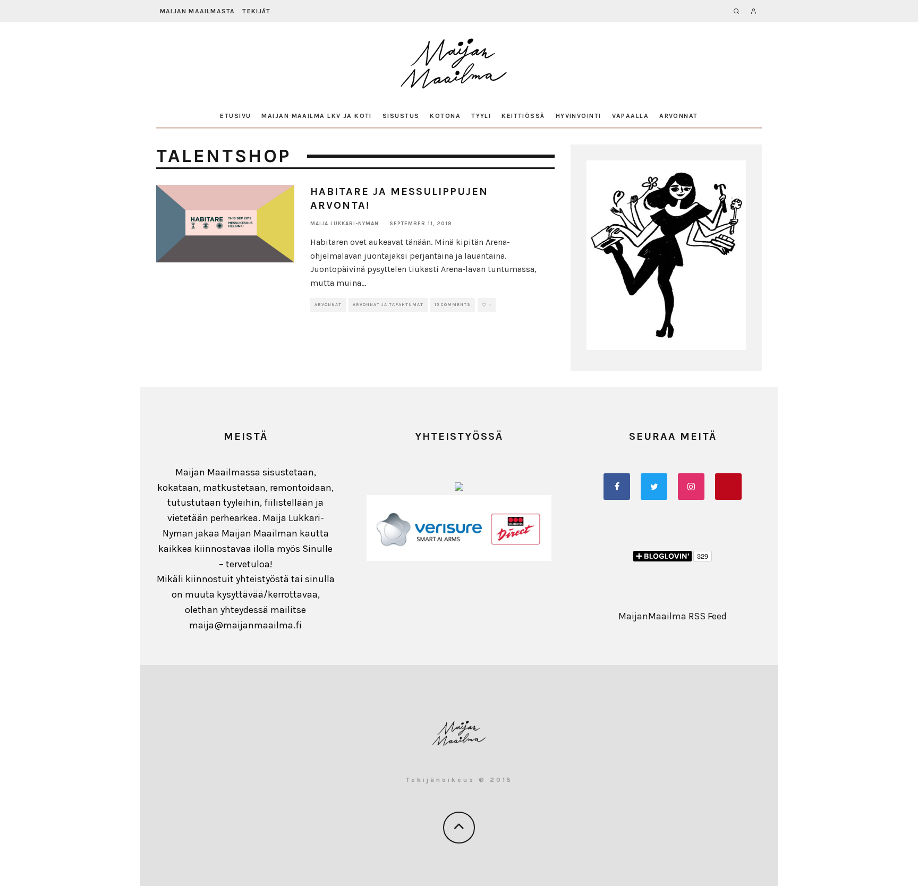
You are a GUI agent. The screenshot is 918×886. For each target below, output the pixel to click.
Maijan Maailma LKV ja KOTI (316, 116)
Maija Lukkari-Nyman (344, 223)
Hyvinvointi (578, 116)
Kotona (445, 116)
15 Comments (453, 304)
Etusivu (235, 116)
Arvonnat (678, 116)
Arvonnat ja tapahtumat (388, 304)
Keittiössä (523, 116)
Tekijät (256, 11)
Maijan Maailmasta (197, 11)
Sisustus (401, 116)
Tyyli (481, 116)
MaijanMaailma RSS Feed (672, 616)
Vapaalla (630, 116)
